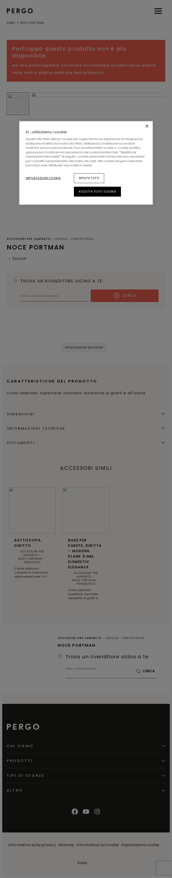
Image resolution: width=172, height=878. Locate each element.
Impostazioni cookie (43, 178)
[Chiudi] (147, 126)
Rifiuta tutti (89, 178)
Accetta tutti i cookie (97, 191)
